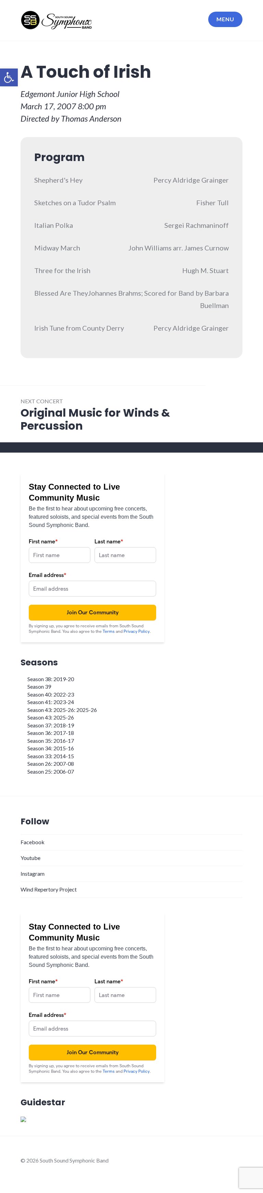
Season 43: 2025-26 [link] (50, 717)
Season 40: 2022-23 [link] (50, 694)
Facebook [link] (33, 842)
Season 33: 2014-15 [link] (50, 756)
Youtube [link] (30, 857)
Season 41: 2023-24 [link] (50, 702)
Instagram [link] (33, 873)
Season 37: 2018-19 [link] (50, 725)
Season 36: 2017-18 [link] (50, 732)
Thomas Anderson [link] (91, 118)
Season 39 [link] (39, 686)
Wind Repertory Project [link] (49, 889)
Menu (225, 19)
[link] (9, 77)
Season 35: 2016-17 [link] (50, 740)
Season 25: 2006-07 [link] (50, 771)
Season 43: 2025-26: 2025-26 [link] (62, 709)
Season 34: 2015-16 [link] (50, 748)
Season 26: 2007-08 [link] (50, 763)
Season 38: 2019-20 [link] (50, 679)
